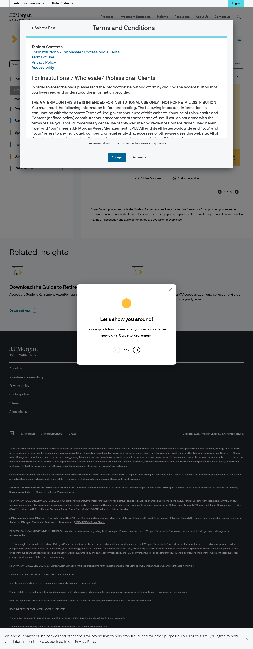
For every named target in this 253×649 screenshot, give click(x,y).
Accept (117, 157)
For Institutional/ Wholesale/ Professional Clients (76, 52)
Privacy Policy (85, 641)
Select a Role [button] (45, 28)
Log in (236, 3)
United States (60, 3)
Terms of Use (43, 57)
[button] (246, 638)
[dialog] (126, 324)
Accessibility (43, 68)
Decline (137, 157)
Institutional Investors (27, 3)
